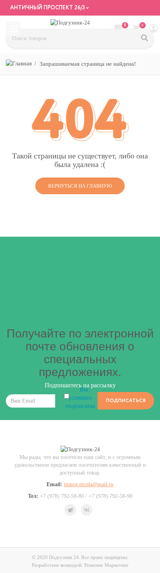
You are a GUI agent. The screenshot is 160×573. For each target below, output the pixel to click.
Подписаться (126, 400)
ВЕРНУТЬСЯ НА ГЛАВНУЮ (80, 186)
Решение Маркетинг (106, 565)
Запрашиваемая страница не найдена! (88, 64)
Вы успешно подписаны (80, 397)
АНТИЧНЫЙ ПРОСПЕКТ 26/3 (47, 8)
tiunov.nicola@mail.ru (88, 484)
